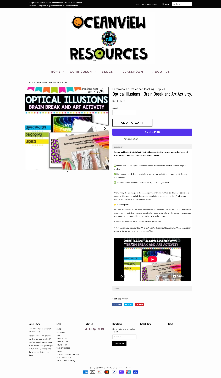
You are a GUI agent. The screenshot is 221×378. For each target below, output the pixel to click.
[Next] (105, 128)
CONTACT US (61, 332)
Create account (151, 4)
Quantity (115, 108)
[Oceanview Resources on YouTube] (102, 330)
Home (31, 82)
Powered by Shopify (124, 368)
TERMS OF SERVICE (63, 342)
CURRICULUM (81, 71)
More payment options (132, 139)
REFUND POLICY (62, 345)
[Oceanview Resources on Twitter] (86, 330)
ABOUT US (161, 71)
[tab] (152, 146)
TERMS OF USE (62, 338)
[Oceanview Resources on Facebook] (90, 330)
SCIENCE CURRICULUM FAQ (66, 361)
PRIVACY (59, 351)
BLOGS (108, 71)
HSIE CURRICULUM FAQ (64, 357)
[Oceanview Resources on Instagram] (98, 330)
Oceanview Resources (109, 368)
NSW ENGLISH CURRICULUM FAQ (68, 354)
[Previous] (28, 128)
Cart (167, 4)
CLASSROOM (133, 71)
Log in (138, 4)
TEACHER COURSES (63, 348)
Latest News (34, 323)
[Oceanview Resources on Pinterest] (94, 330)
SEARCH (59, 329)
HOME (56, 71)
